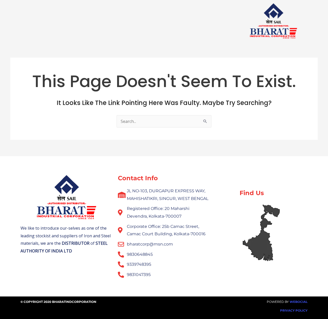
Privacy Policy (294, 310)
